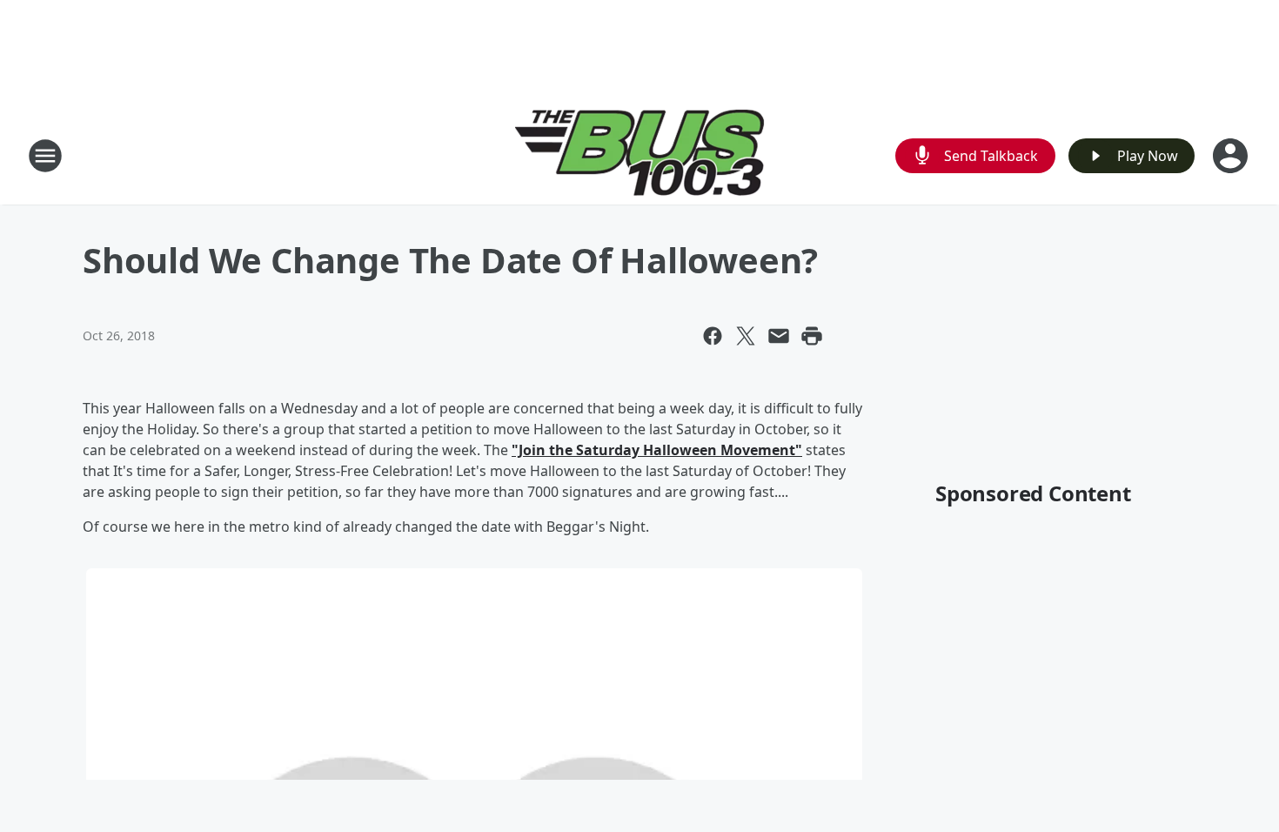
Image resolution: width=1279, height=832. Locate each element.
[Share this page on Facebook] (712, 336)
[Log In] (1232, 155)
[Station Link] (640, 155)
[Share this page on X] (745, 336)
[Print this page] (812, 336)
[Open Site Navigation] (45, 155)
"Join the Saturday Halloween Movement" (657, 450)
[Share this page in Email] (779, 336)
